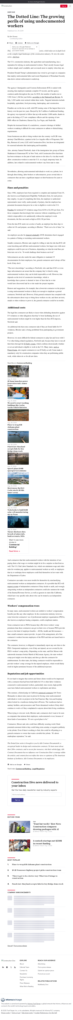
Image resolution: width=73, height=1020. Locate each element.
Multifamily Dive (43, 984)
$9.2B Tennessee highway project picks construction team (36, 870)
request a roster (13, 586)
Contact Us (23, 970)
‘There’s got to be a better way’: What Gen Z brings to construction (34, 877)
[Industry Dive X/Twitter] (11, 967)
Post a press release (20, 946)
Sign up (64, 6)
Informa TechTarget (34, 1004)
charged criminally (32, 235)
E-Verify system (29, 344)
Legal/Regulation (38, 769)
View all (10, 946)
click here (16, 57)
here (58, 749)
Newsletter (23, 974)
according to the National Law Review (46, 97)
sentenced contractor (45, 692)
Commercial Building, (24, 769)
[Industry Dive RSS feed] (15, 967)
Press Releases (25, 983)
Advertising (41, 964)
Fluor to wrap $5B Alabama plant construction (32, 864)
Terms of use (16, 1013)
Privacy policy (5, 1013)
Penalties (11, 210)
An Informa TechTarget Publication (36, 2)
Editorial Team (24, 967)
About (22, 964)
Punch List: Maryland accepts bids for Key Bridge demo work (37, 884)
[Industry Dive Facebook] (7, 967)
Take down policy (27, 1013)
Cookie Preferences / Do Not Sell (45, 1013)
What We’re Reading (26, 986)
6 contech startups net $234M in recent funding (47, 842)
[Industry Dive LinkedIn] (3, 967)
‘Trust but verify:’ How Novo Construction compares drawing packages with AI (47, 826)
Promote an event (44, 974)
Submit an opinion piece (46, 970)
